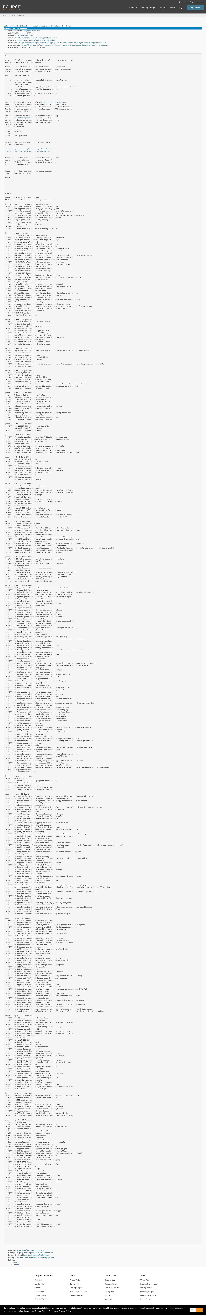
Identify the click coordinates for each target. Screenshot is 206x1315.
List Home (66, 26)
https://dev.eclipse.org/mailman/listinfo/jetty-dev (39, 43)
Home (3, 15)
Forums (108, 1295)
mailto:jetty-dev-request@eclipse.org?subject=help (36, 40)
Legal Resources (76, 1295)
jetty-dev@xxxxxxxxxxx (26, 35)
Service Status (145, 1299)
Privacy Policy (75, 1280)
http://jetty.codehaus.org (30, 118)
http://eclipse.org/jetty (54, 102)
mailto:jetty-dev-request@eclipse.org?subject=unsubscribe (86, 45)
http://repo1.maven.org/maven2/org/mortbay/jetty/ (30, 151)
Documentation (111, 1284)
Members (133, 7)
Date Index (46, 26)
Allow (199, 1310)
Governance (39, 1292)
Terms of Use (75, 1284)
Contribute (11, 15)
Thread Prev (26, 26)
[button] (181, 7)
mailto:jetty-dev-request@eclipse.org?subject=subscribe (83, 43)
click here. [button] (76, 1311)
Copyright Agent (76, 1288)
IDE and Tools (145, 1280)
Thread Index (56, 26)
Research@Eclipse (147, 1292)
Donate (196, 8)
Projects (163, 7)
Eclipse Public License (78, 1292)
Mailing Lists (109, 1292)
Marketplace (109, 1299)
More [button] (172, 7)
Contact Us (39, 1284)
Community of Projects (149, 1284)
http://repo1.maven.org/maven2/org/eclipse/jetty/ (30, 149)
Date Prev (8, 26)
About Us (38, 1280)
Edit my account (185, 2)
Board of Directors (42, 1299)
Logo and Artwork (41, 1295)
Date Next (16, 26)
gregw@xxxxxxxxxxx (31, 31)
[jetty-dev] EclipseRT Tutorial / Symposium (36, 1253)
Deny (192, 1310)
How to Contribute (112, 1288)
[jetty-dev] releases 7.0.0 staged (31, 1250)
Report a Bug (110, 1280)
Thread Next (36, 26)
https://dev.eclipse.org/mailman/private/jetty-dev (37, 38)
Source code (20, 15)
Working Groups (148, 7)
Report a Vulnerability (148, 1295)
